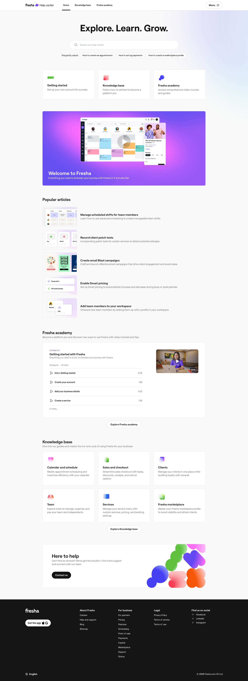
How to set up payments (131, 55)
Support (122, 652)
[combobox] (124, 44)
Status (121, 656)
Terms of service (162, 620)
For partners (124, 615)
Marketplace (124, 647)
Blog (82, 624)
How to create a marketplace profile (166, 55)
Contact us (61, 575)
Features (122, 624)
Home (66, 5)
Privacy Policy (160, 615)
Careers (83, 615)
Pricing (121, 620)
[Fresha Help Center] (39, 5)
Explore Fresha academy (124, 424)
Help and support (88, 620)
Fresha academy (105, 5)
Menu (212, 5)
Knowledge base (83, 5)
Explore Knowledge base (124, 529)
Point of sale (124, 633)
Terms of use (160, 624)
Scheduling (123, 629)
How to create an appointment (98, 55)
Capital (121, 643)
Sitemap (84, 629)
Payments (123, 638)
